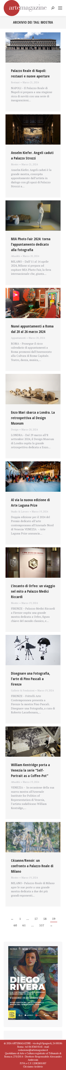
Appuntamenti (18, 338)
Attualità (15, 256)
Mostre (15, 164)
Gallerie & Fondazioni (22, 690)
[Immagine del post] (33, 47)
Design (15, 429)
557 (41, 925)
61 (24, 925)
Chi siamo (28, 1066)
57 (36, 919)
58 (45, 919)
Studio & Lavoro (20, 511)
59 (53, 919)
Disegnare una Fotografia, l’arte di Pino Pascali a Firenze (30, 679)
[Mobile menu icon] (60, 8)
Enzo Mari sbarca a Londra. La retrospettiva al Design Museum (33, 418)
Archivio (38, 1066)
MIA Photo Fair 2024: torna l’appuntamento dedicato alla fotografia (30, 244)
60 (15, 925)
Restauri (15, 82)
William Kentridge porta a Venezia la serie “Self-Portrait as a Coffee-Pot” (30, 770)
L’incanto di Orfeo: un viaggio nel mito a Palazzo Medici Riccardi (33, 591)
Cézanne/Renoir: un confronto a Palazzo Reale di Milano (32, 866)
